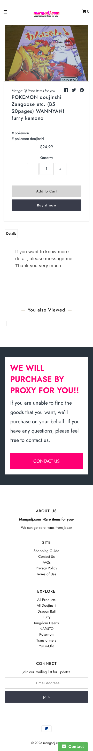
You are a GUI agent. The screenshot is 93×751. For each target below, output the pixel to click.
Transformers (46, 640)
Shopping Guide (46, 550)
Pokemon (46, 634)
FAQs (46, 562)
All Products (46, 599)
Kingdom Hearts (46, 623)
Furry (46, 617)
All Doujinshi (46, 605)
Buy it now (46, 205)
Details (11, 233)
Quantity (46, 157)
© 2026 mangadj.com (46, 742)
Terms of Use (46, 574)
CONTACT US (46, 461)
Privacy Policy (46, 568)
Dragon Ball (46, 611)
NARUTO (46, 628)
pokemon (22, 133)
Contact (75, 746)
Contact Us (46, 556)
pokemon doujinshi (29, 138)
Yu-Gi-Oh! (46, 646)
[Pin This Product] (82, 90)
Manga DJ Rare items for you (33, 90)
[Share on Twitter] (74, 90)
